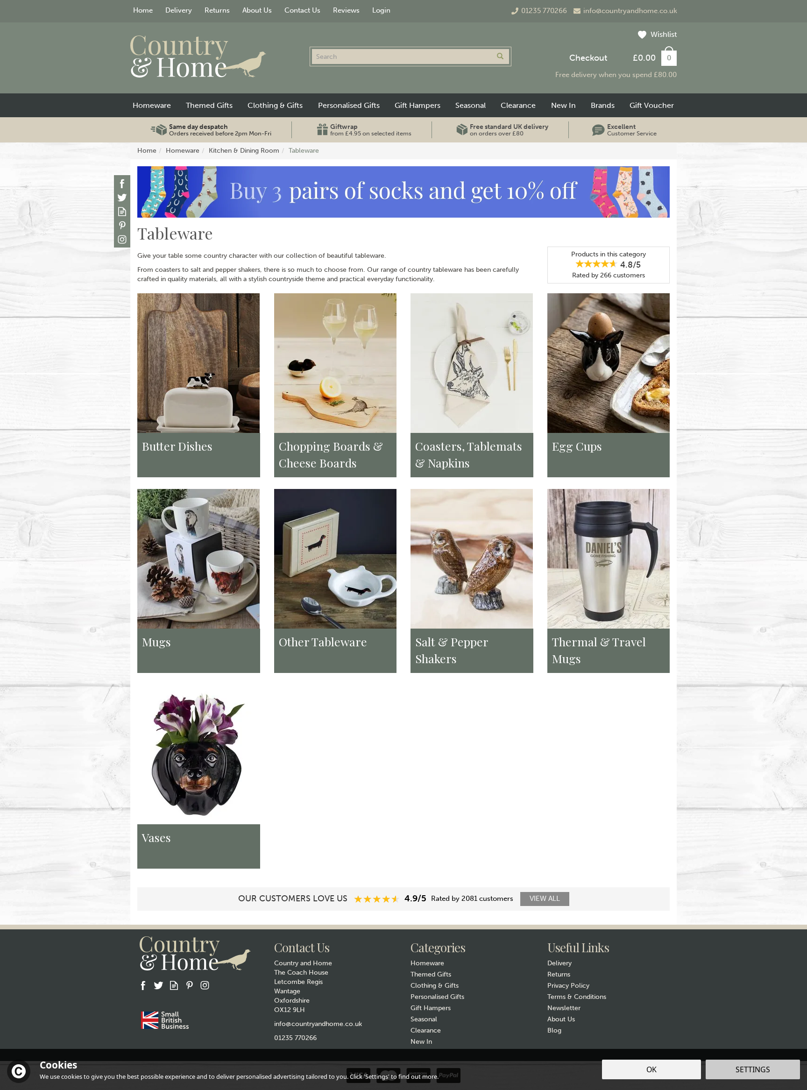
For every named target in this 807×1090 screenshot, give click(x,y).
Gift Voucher (652, 105)
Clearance (426, 1030)
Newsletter (563, 1008)
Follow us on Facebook (122, 183)
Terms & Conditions (576, 997)
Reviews (346, 10)
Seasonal (424, 1019)
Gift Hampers (431, 1008)
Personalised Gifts (437, 997)
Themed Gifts (431, 974)
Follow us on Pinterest (122, 225)
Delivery (559, 963)
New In (421, 1042)
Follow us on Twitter (122, 197)
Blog (554, 1030)
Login (381, 10)
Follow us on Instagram (122, 239)
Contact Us (302, 10)
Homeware (427, 963)
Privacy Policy (568, 986)
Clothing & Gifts (435, 986)
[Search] (500, 56)
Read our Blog (122, 211)
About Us (561, 1019)
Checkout (588, 58)
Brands (603, 105)
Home (143, 10)
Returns (558, 974)
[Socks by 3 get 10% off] (403, 192)
